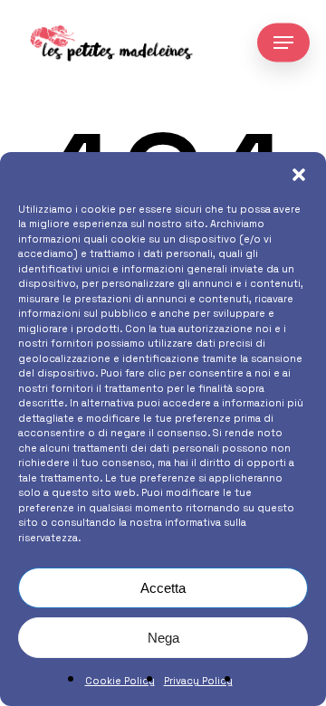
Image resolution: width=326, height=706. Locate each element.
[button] (299, 175)
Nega (163, 637)
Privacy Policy (198, 680)
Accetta (163, 588)
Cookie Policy (120, 680)
